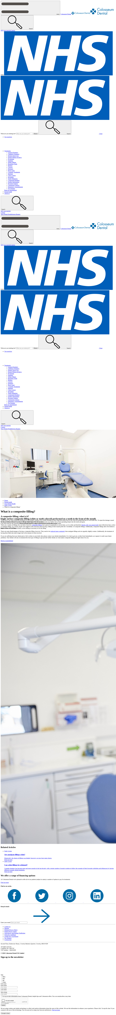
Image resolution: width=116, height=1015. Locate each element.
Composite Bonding (13, 180)
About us (7, 193)
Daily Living (8, 505)
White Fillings (12, 162)
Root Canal (11, 170)
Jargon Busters (16, 214)
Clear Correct (12, 175)
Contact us (7, 926)
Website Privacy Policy (11, 930)
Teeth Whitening (12, 179)
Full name (3, 984)
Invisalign (11, 177)
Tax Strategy (8, 938)
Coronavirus (7, 940)
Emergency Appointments (15, 187)
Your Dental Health (6, 214)
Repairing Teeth (12, 164)
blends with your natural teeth (89, 525)
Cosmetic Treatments (14, 172)
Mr (3, 980)
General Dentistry (13, 152)
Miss (4, 977)
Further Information (13, 182)
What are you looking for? (8, 133)
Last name (4, 989)
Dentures (10, 169)
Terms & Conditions (10, 935)
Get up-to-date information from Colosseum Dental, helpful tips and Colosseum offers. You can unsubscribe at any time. (37, 996)
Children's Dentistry (13, 154)
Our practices (8, 137)
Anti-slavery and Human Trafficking (14, 933)
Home (6, 500)
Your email (4, 992)
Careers (13, 30)
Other (4, 982)
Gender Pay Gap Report (11, 936)
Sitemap (6, 928)
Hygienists (11, 159)
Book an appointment (10, 190)
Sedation (10, 161)
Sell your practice (6, 30)
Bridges (10, 165)
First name (4, 985)
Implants (10, 174)
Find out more (5, 882)
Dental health (8, 192)
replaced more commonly (57, 531)
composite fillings (37, 525)
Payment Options (13, 183)
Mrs (4, 978)
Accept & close (5, 1013)
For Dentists (11, 188)
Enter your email (5, 922)
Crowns (10, 167)
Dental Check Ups (13, 156)
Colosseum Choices (13, 185)
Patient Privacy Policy (10, 931)
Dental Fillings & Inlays (15, 157)
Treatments (7, 151)
